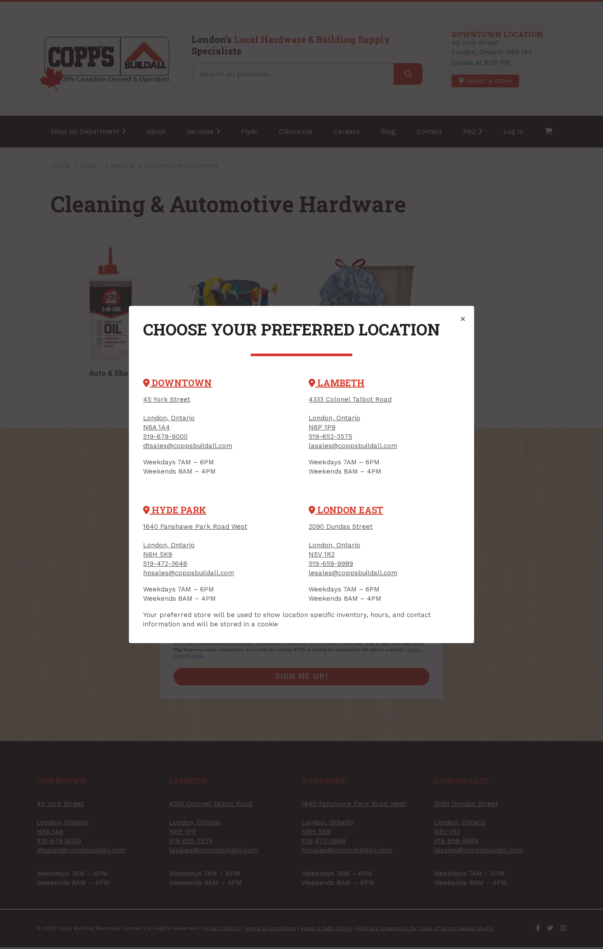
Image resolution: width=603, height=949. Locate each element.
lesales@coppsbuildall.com (353, 573)
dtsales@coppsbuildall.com (187, 446)
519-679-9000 (165, 437)
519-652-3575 (330, 437)
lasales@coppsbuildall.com (353, 446)
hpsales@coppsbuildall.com (188, 573)
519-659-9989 (331, 564)
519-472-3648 (165, 564)
